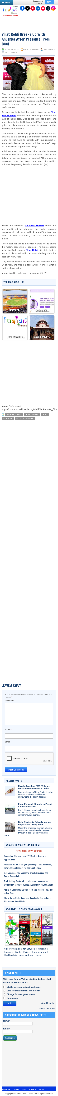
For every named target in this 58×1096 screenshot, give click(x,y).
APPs (49, 2)
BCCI (45, 414)
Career (16, 1089)
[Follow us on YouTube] (43, 8)
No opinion (12, 998)
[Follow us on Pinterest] (32, 8)
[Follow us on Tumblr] (48, 8)
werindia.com (16, 949)
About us (6, 1089)
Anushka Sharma (14, 414)
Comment (10, 700)
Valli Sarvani (49, 49)
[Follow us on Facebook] (22, 8)
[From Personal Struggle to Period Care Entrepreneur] (10, 809)
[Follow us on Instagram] (53, 8)
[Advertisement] (28, 192)
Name (8, 729)
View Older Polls (47, 1008)
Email (8, 742)
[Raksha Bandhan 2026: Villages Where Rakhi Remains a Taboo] (10, 791)
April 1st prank (32, 414)
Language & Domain (38, 2)
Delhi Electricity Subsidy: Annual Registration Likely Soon (34, 823)
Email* (6, 1029)
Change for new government (21, 994)
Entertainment (39, 952)
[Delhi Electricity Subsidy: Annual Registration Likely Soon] (10, 827)
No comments (11, 52)
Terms (41, 1089)
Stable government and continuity (24, 987)
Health (7, 955)
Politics (27, 952)
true (20, 268)
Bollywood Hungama (27, 273)
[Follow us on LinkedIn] (38, 8)
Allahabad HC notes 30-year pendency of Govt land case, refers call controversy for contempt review (28, 866)
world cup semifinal (24, 418)
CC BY (43, 273)
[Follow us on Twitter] (27, 8)
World (18, 952)
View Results (47, 1003)
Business (9, 952)
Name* (6, 1021)
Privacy (32, 1089)
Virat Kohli (7, 418)
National (42, 949)
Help (24, 1089)
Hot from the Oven (31, 49)
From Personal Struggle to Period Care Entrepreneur (35, 805)
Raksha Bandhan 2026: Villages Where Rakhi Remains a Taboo (33, 787)
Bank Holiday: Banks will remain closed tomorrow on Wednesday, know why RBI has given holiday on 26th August (28, 882)
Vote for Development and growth (23, 990)
